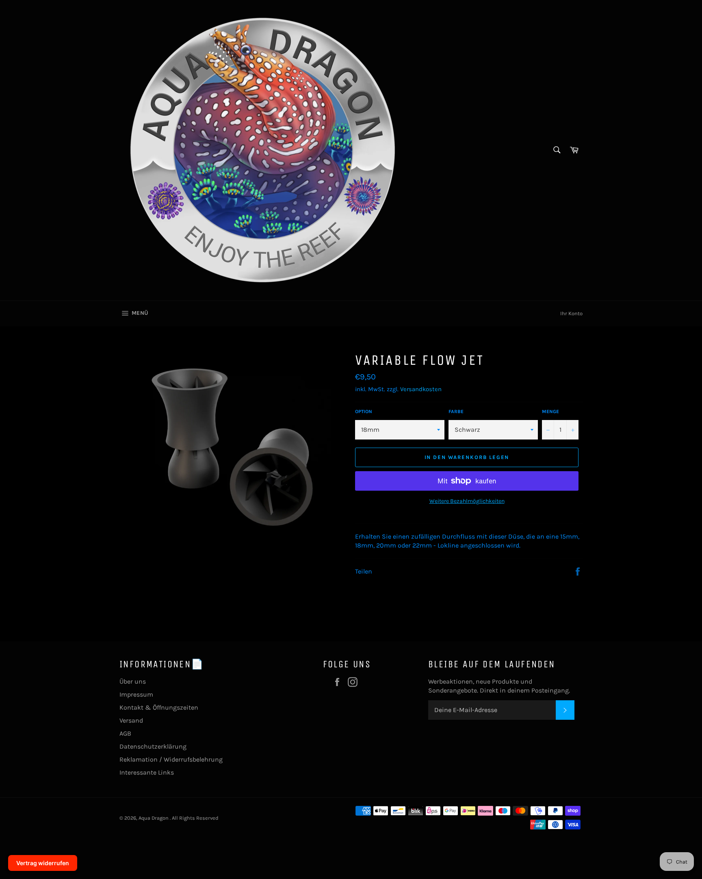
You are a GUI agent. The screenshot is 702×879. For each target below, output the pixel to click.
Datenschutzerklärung (152, 746)
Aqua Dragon (154, 818)
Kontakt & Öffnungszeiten (158, 707)
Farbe (456, 411)
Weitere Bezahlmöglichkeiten (467, 501)
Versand (131, 720)
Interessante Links (146, 772)
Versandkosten (421, 389)
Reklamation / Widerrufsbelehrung (171, 759)
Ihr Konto (571, 313)
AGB (125, 733)
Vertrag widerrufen (42, 863)
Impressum (136, 694)
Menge (550, 411)
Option (363, 411)
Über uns (132, 681)
